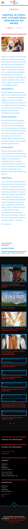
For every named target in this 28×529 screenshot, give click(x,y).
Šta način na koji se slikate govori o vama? (12, 418)
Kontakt (12, 522)
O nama (13, 520)
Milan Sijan (10, 27)
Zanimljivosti (14, 9)
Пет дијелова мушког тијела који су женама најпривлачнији (13, 353)
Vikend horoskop (8, 308)
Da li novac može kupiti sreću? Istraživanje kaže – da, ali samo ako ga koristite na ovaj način (13, 405)
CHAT (17, 522)
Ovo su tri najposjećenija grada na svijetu (11, 378)
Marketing (20, 520)
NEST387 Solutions (18, 518)
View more (14, 274)
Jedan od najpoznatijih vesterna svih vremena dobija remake (13, 285)
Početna (7, 520)
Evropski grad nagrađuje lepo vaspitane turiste (13, 365)
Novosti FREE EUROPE (8, 451)
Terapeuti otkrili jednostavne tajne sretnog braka (13, 329)
